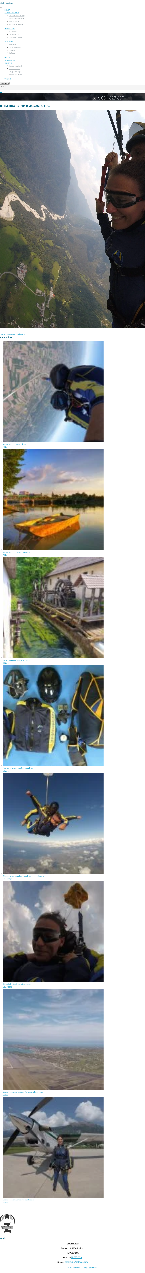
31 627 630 (76, 1257)
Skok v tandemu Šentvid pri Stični (16, 660)
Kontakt (8, 63)
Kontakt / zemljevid (15, 66)
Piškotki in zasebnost (15, 74)
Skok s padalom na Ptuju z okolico (16, 552)
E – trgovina (13, 31)
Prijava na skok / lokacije (17, 16)
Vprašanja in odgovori (16, 24)
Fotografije (7, 879)
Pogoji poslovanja (15, 47)
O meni (7, 57)
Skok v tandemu (12, 13)
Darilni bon (10, 29)
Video (5, 1095)
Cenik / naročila (14, 34)
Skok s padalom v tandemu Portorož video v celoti (23, 1092)
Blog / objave (10, 60)
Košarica (12, 53)
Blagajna (12, 50)
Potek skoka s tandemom (17, 18)
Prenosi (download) (15, 37)
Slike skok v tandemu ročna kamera (17, 984)
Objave (6, 447)
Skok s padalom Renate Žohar (15, 444)
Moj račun (9, 42)
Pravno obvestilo (14, 69)
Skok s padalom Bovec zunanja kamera (18, 1200)
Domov (7, 10)
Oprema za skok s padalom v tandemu (18, 768)
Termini (8, 79)
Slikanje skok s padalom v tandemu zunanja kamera (23, 876)
